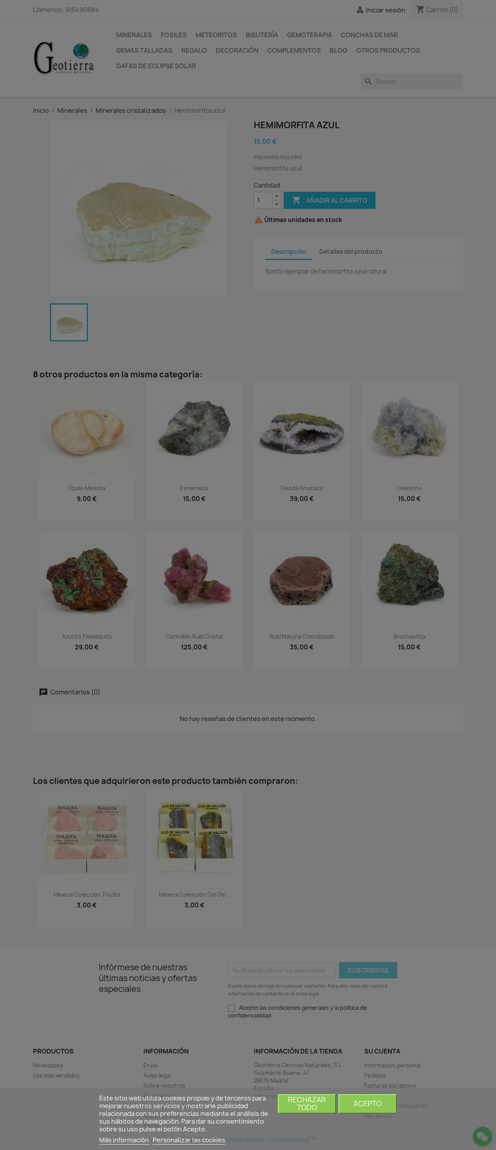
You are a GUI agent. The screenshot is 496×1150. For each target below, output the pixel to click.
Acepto (367, 1104)
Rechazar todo (307, 1103)
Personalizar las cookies (189, 1140)
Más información (124, 1140)
